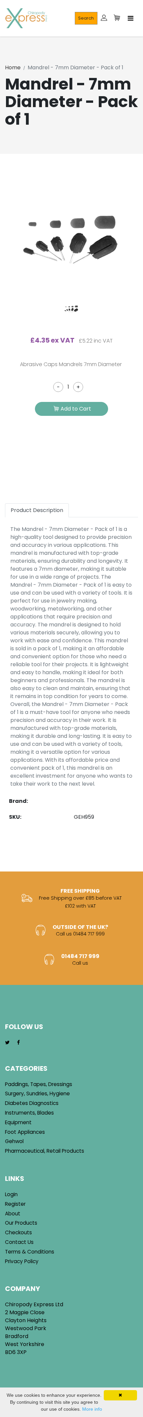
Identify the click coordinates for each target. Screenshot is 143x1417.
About (12, 1213)
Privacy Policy (22, 1261)
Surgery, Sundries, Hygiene (37, 1093)
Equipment (18, 1122)
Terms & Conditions (29, 1251)
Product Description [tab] (37, 510)
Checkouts (18, 1232)
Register (15, 1203)
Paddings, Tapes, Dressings (38, 1084)
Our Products (21, 1222)
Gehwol (14, 1141)
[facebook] (18, 1043)
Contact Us (19, 1242)
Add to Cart (76, 409)
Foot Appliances (25, 1131)
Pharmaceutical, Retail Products (44, 1150)
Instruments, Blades (29, 1112)
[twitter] (7, 1043)
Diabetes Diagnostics (32, 1103)
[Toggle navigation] (130, 18)
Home (13, 67)
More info (92, 1409)
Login (11, 1194)
